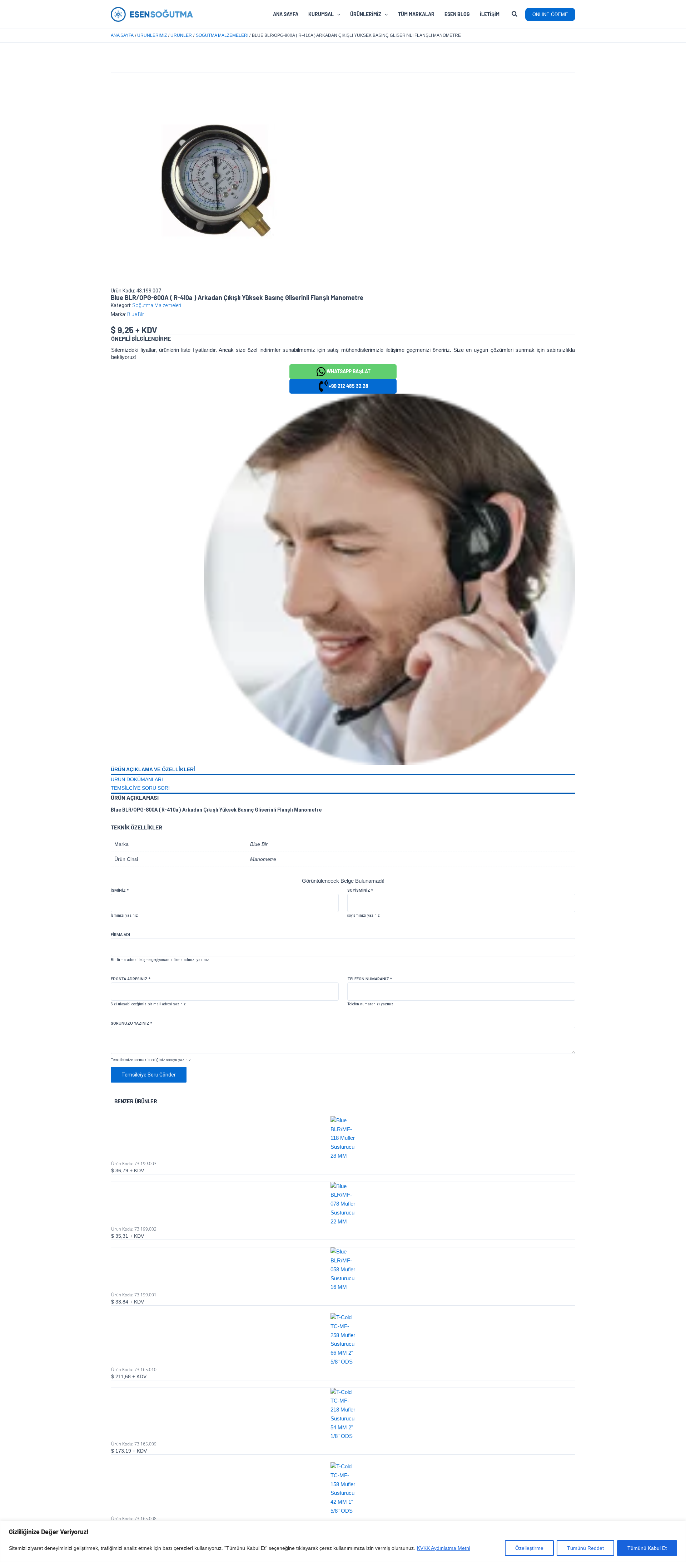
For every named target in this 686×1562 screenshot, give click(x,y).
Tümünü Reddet (585, 1548)
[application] (337, 14)
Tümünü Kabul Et (647, 1548)
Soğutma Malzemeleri (156, 305)
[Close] (678, 1527)
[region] (343, 1541)
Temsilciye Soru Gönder (148, 1075)
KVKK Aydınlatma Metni (443, 1548)
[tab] (343, 770)
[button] (515, 15)
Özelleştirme (529, 1548)
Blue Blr (135, 314)
